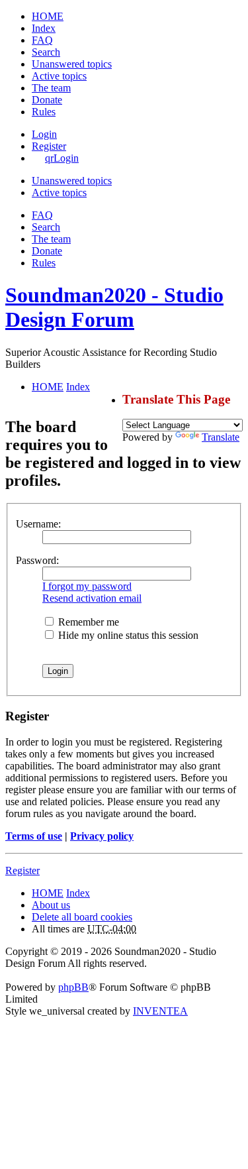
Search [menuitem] (46, 52)
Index (78, 893)
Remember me (87, 622)
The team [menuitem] (51, 87)
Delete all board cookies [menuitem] (82, 916)
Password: (37, 560)
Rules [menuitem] (44, 111)
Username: (38, 523)
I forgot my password (87, 586)
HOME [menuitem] (47, 16)
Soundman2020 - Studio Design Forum (114, 307)
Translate (220, 437)
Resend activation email (92, 598)
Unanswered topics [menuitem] (72, 64)
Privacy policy (102, 836)
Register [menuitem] (49, 146)
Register (22, 870)
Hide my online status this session (127, 635)
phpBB (73, 987)
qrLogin (62, 158)
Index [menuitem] (44, 28)
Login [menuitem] (44, 134)
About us (51, 905)
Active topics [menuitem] (59, 76)
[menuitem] (47, 99)
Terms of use (33, 836)
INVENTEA (160, 1011)
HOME (47, 893)
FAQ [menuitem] (42, 40)
